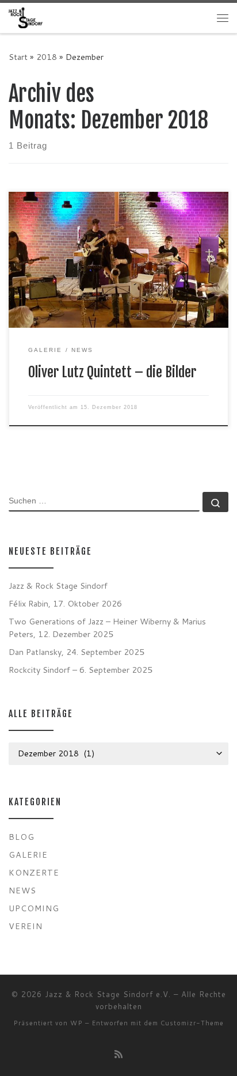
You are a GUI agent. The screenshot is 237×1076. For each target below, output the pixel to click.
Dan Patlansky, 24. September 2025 (76, 652)
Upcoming (34, 908)
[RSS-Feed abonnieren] (118, 1054)
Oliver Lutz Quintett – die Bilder (112, 372)
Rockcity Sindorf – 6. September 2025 (80, 670)
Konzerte (34, 872)
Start (18, 57)
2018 (46, 57)
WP (76, 1023)
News (22, 890)
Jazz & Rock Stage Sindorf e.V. (108, 994)
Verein (26, 926)
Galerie (28, 854)
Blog (22, 837)
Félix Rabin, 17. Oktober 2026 (65, 603)
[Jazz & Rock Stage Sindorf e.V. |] (26, 17)
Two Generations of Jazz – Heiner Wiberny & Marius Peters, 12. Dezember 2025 (107, 627)
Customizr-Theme (192, 1023)
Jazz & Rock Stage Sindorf (58, 585)
